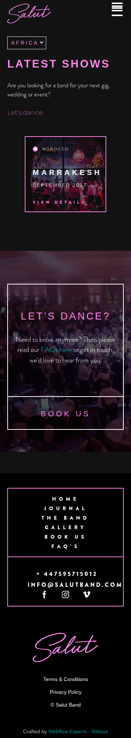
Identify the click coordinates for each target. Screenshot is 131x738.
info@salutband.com (75, 585)
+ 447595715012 (67, 574)
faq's (65, 546)
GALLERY (65, 527)
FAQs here (56, 350)
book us (66, 413)
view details (59, 202)
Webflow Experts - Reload (78, 731)
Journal (65, 508)
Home (65, 499)
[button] (26, 43)
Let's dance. (25, 112)
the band (65, 518)
